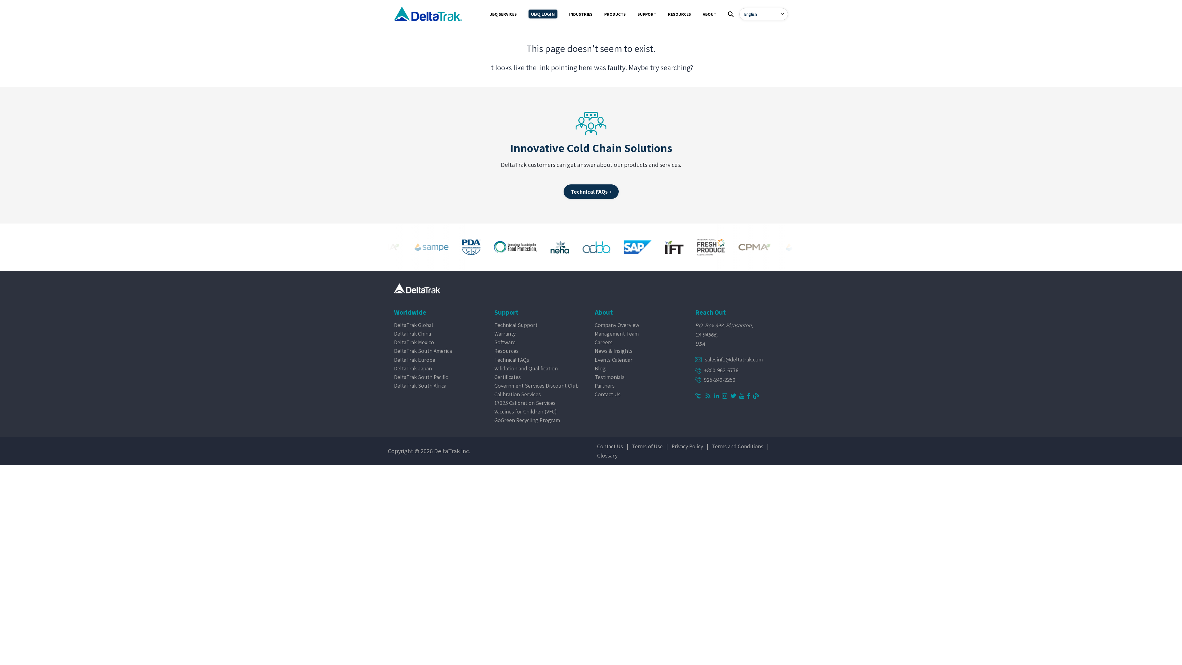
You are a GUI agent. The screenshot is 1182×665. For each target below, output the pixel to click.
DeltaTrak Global (413, 324)
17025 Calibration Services (525, 402)
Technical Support (515, 324)
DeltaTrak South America (423, 350)
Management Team (617, 333)
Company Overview (617, 324)
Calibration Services (517, 394)
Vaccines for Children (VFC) (525, 411)
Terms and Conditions (737, 446)
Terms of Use (647, 446)
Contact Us (608, 394)
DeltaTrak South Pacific (421, 377)
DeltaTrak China (412, 333)
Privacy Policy (687, 446)
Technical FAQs (511, 359)
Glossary (607, 455)
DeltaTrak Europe (414, 359)
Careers (604, 342)
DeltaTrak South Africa (420, 385)
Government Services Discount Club (536, 385)
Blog (600, 368)
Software (505, 342)
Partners (605, 385)
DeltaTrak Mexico (414, 342)
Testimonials (610, 377)
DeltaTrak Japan (413, 368)
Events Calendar (614, 359)
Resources (506, 350)
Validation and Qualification (526, 368)
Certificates (507, 377)
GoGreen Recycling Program (527, 420)
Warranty (505, 333)
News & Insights (614, 350)
